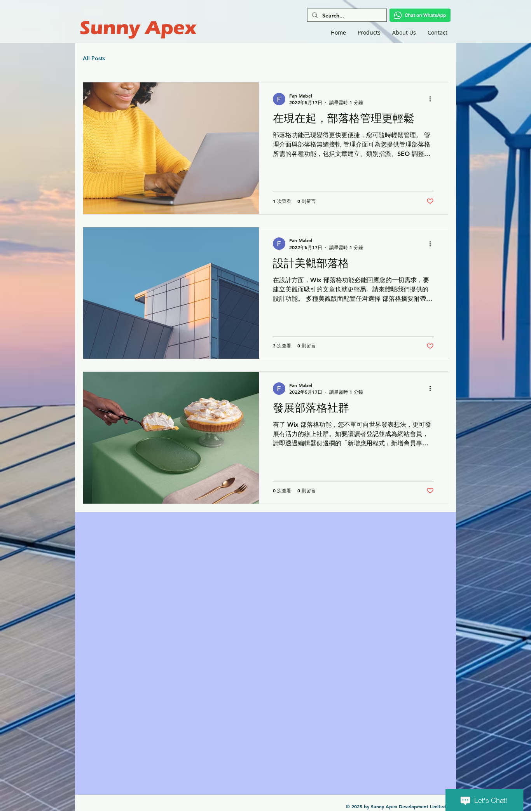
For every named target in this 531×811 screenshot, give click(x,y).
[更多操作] (432, 99)
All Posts (94, 58)
